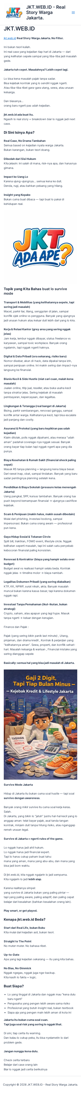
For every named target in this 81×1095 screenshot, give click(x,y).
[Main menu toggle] (73, 13)
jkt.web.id (10, 38)
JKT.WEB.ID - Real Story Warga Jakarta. (45, 12)
